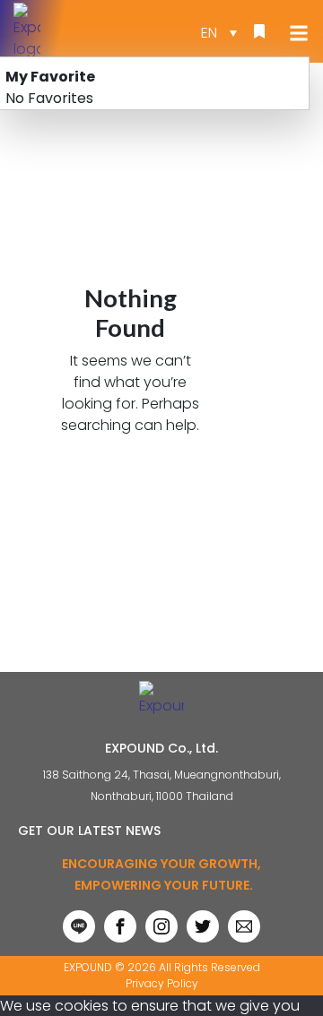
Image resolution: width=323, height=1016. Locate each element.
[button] (295, 33)
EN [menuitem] (209, 32)
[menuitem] (219, 32)
